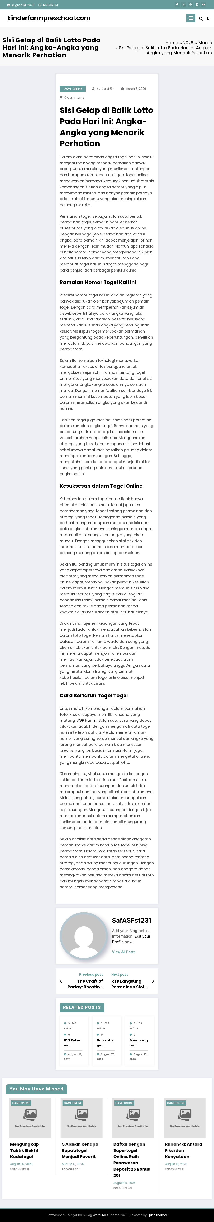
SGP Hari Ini (86, 720)
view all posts (123, 952)
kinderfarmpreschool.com (49, 18)
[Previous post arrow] (61, 981)
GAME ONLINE (73, 89)
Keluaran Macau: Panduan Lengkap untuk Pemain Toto (193, 1153)
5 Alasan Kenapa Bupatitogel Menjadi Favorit (37, 1150)
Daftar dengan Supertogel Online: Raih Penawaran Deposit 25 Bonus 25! (89, 1159)
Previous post (91, 975)
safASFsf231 (105, 89)
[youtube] (203, 4)
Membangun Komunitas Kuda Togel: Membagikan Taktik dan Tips (139, 1043)
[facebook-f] (177, 4)
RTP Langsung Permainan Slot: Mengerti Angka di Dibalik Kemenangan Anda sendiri (128, 984)
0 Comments (74, 98)
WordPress (100, 1215)
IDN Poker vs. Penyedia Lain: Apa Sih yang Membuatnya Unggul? (73, 1043)
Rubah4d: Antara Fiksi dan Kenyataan (140, 1150)
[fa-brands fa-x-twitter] (183, 4)
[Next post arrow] (153, 981)
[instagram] (197, 4)
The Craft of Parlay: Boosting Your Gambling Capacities (85, 984)
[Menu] (190, 18)
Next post (119, 975)
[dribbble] (190, 4)
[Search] (201, 19)
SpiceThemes (158, 1215)
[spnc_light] (208, 18)
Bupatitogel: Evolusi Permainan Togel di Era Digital (105, 1043)
